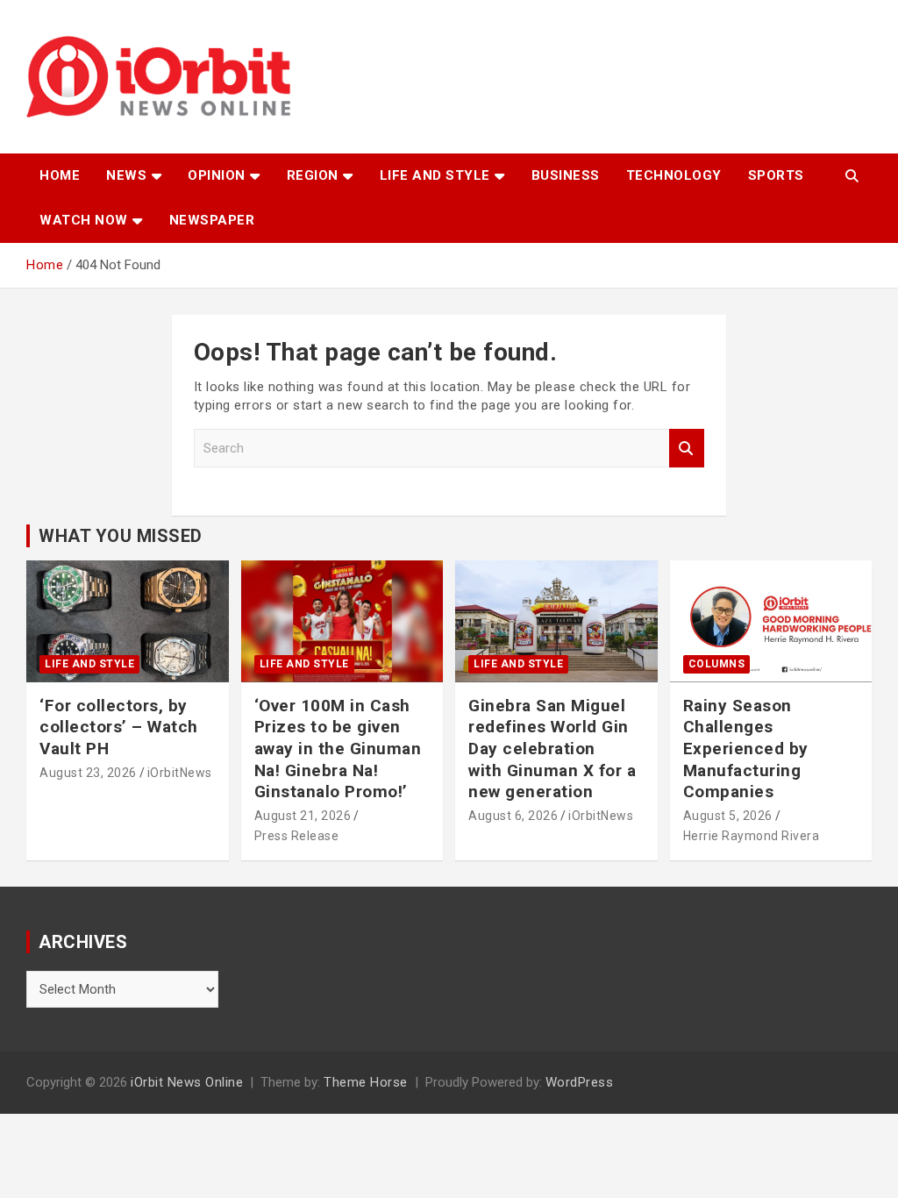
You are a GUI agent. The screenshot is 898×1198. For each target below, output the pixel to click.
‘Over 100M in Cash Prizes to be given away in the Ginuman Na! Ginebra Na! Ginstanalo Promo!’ (338, 748)
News (126, 175)
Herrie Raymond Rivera (751, 836)
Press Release (296, 836)
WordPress (579, 1082)
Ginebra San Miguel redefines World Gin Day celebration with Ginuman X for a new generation (552, 748)
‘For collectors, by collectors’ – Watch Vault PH (118, 727)
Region (313, 175)
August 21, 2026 (303, 816)
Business (565, 175)
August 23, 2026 (88, 773)
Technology (674, 175)
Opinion (217, 175)
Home (59, 175)
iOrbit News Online (187, 1082)
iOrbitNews (179, 773)
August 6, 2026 (513, 816)
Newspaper (212, 220)
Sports (776, 175)
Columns (716, 664)
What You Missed (121, 535)
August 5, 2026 (728, 816)
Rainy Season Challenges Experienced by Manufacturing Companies (746, 748)
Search (686, 448)
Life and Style (435, 175)
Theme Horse (366, 1082)
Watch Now (83, 220)
